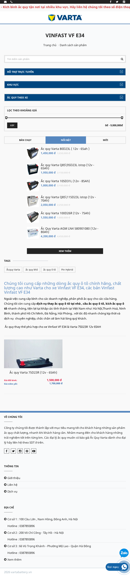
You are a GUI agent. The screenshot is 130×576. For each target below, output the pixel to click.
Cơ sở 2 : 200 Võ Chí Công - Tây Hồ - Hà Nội (35, 533)
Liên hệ (12, 485)
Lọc (12, 125)
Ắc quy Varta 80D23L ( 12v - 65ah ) (65, 149)
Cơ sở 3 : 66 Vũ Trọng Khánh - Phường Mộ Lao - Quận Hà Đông (49, 546)
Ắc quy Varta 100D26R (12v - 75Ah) (65, 213)
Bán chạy (25, 140)
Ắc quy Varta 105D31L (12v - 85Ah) (65, 181)
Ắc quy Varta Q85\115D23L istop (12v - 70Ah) (68, 198)
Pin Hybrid (67, 269)
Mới (105, 140)
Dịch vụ (12, 491)
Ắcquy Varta (13, 269)
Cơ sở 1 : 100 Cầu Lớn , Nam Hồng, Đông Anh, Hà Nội (42, 519)
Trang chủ (49, 45)
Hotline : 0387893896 (21, 526)
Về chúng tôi (13, 417)
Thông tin (11, 466)
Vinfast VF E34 (65, 35)
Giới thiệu (13, 478)
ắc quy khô (32, 269)
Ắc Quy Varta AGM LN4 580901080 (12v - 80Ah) (69, 230)
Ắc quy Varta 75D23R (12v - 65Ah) (33, 372)
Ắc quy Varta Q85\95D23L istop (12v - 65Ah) (67, 166)
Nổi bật (66, 140)
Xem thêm (65, 251)
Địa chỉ (9, 507)
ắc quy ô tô (49, 269)
